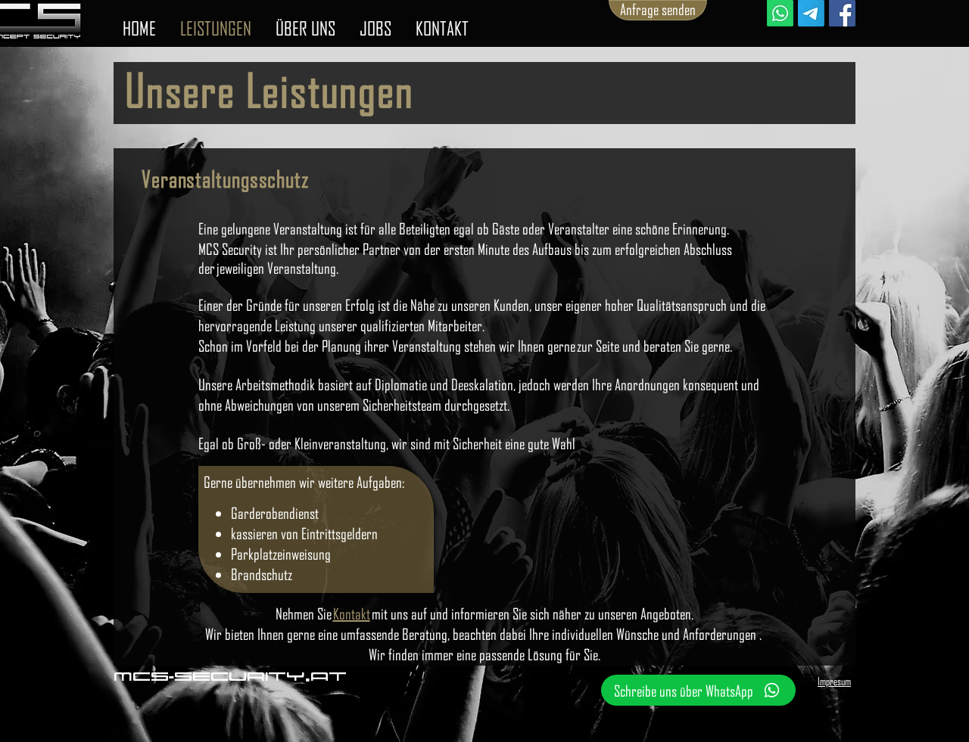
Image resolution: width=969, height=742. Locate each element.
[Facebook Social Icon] (842, 13)
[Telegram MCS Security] (811, 13)
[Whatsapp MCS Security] (780, 13)
